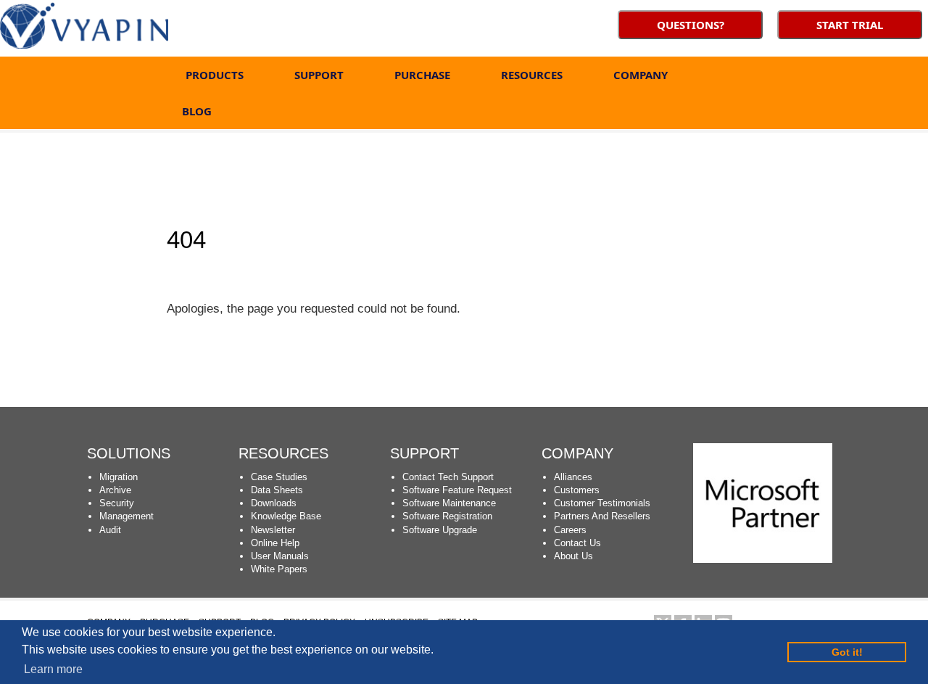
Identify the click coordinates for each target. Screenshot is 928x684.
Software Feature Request (457, 490)
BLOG (197, 111)
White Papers (279, 569)
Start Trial (849, 24)
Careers (570, 529)
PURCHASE (422, 74)
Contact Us (577, 542)
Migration (118, 476)
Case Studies (279, 476)
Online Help (275, 542)
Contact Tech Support (448, 476)
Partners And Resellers (602, 516)
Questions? (690, 24)
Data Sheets (277, 490)
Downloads (274, 503)
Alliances (573, 476)
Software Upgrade (439, 529)
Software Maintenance (449, 503)
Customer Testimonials (602, 503)
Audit (110, 529)
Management (126, 516)
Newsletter (273, 529)
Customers (577, 490)
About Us (573, 556)
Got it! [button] (847, 652)
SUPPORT (319, 74)
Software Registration (447, 516)
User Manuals (280, 556)
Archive (115, 490)
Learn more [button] (53, 669)
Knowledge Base (286, 516)
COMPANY (640, 74)
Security (116, 503)
